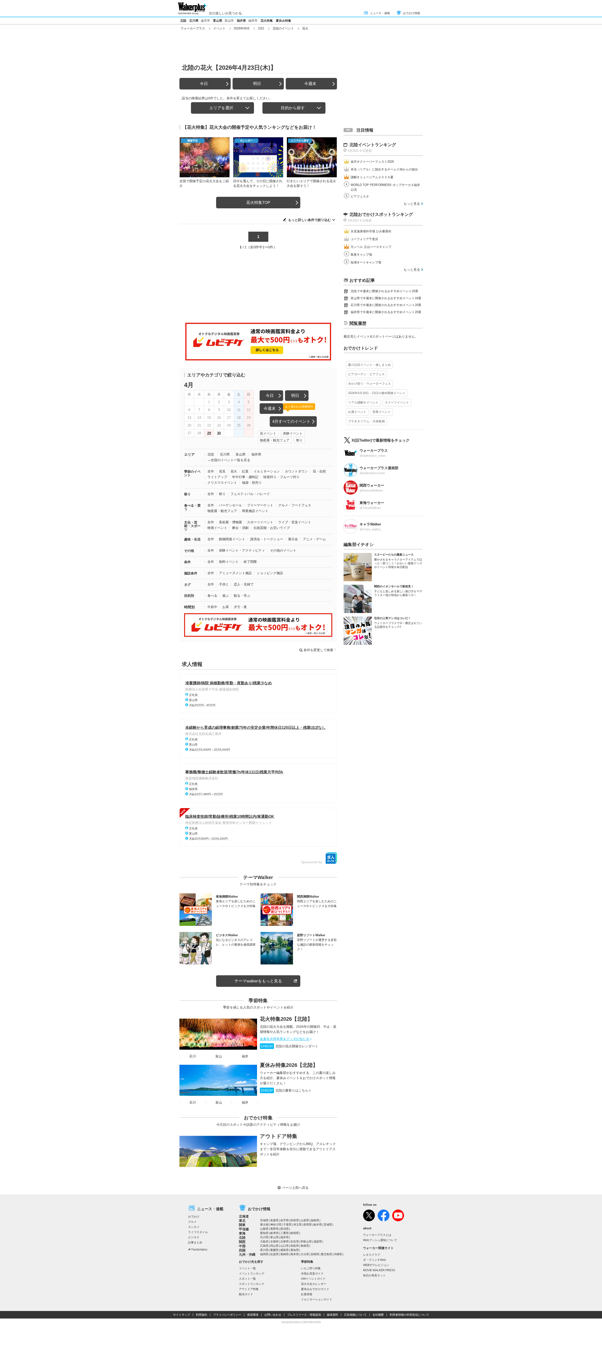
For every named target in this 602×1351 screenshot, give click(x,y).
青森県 (274, 1220)
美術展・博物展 (230, 522)
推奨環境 (252, 1314)
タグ (187, 584)
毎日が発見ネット (374, 1275)
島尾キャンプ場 (361, 254)
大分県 (305, 1254)
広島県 (264, 1245)
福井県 (241, 20)
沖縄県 (338, 1254)
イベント (219, 28)
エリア (189, 454)
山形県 (305, 1220)
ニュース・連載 (380, 13)
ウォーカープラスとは (377, 1235)
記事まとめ (195, 1242)
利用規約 (201, 1314)
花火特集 (267, 20)
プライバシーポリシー (227, 1314)
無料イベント (229, 562)
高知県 (294, 1250)
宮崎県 (315, 1254)
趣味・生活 (192, 539)
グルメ (192, 1221)
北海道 (244, 1216)
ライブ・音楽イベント (294, 522)
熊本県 (294, 1254)
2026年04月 (242, 28)
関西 (242, 1242)
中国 (242, 1246)
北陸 (183, 20)
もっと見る (412, 203)
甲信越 (244, 1229)
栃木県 (317, 1224)
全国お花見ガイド (312, 1273)
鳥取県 (294, 1245)
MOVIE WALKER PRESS (379, 1270)
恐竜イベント (381, 412)
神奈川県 (275, 1224)
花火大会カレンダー (313, 1284)
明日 (257, 83)
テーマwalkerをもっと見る (258, 981)
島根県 (305, 1245)
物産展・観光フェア (274, 440)
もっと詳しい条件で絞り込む (309, 220)
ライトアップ (217, 477)
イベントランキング (251, 1273)
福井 (245, 1056)
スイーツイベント (397, 402)
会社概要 (378, 1314)
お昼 (225, 607)
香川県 (264, 1250)
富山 (218, 1056)
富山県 (217, 20)
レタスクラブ (371, 1254)
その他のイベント (283, 550)
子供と (224, 584)
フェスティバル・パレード (250, 494)
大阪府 (264, 1241)
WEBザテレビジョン (376, 1265)
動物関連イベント (232, 539)
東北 (242, 1220)
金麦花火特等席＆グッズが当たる (284, 1039)
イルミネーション (266, 471)
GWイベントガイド (313, 1278)
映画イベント (217, 528)
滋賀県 (317, 1241)
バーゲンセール (230, 505)
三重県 (284, 1233)
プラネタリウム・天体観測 (366, 421)
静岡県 (294, 1233)
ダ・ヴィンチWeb (374, 1260)
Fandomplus (199, 1249)
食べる (212, 595)
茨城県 (328, 1224)
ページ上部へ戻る (295, 1188)
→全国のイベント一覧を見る (228, 460)
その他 (189, 550)
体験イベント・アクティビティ (242, 550)
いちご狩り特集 (311, 1268)
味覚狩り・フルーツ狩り (281, 477)
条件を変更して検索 (318, 650)
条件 (187, 562)
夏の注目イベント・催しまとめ (369, 365)
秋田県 (294, 1220)
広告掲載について (355, 1314)
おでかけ (193, 1216)
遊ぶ (225, 595)
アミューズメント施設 (235, 573)
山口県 (284, 1245)
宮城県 (264, 1220)
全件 (210, 471)
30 (219, 433)
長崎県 (284, 1254)
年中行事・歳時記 (245, 477)
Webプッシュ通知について (380, 1240)
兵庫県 (284, 1241)
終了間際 (250, 562)
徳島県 (284, 1250)
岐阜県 (274, 1233)
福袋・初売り (252, 482)
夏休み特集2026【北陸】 (289, 1065)
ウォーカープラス (193, 28)
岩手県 (284, 1220)
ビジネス (193, 1237)
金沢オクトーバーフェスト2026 (372, 161)
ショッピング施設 (270, 573)
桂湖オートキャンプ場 (366, 262)
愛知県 (264, 1233)
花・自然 (319, 471)
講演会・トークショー (266, 539)
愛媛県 (274, 1250)
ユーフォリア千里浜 (364, 239)
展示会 (293, 539)
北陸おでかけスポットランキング (381, 214)
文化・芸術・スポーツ (192, 525)
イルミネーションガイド (316, 1299)
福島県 (315, 1220)
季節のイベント (192, 473)
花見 (222, 471)
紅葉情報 (306, 1294)
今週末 (310, 83)
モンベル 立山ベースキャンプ (371, 247)
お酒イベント (357, 412)
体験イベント (293, 433)
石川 (192, 1056)
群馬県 (307, 1224)
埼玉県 (297, 1224)
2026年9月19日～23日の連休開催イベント (377, 393)
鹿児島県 (326, 1254)
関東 (242, 1225)
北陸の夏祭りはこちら (284, 1090)
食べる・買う (192, 507)
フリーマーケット (260, 505)
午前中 (212, 607)
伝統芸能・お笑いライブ (271, 528)
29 (209, 433)
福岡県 (264, 1254)
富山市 (229, 20)
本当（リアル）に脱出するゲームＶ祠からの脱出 (384, 169)
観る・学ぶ (242, 595)
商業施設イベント (255, 511)
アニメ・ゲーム (314, 539)
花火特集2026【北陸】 (286, 1019)
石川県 (193, 20)
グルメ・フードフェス (294, 505)
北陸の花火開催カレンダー (288, 1046)
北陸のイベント (283, 28)
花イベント (268, 433)
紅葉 (245, 471)
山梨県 (264, 1228)
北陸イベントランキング (372, 144)
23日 (261, 28)
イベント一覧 (247, 1268)
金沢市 (205, 20)
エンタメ (193, 1227)
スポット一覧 (247, 1278)
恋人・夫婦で (243, 584)
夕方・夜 (240, 607)
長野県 (274, 1228)
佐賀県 (274, 1254)
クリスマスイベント (222, 482)
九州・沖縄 (247, 1254)
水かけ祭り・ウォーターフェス (369, 383)
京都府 (274, 1241)
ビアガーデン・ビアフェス (366, 374)
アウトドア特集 (278, 1136)
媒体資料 (332, 1314)
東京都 (264, 1224)
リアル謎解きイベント (363, 402)
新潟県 (284, 1228)
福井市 (252, 20)
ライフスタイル (198, 1232)
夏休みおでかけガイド (315, 1289)
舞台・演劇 (240, 528)
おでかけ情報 (411, 13)
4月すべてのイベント (291, 421)
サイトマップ (181, 1314)
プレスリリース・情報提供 (304, 1314)
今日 (204, 83)
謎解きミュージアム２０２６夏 (372, 177)
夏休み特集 (283, 20)
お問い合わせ (272, 1314)
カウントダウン (296, 471)
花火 (233, 471)
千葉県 (287, 1224)
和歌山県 (306, 1241)
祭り (299, 440)
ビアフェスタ (360, 196)
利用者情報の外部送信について (409, 1314)
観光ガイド (246, 1294)
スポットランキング (251, 1284)
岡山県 (274, 1245)
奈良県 (294, 1241)
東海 (242, 1233)
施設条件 (190, 573)
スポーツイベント (260, 522)
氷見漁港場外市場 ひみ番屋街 (371, 231)
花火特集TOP (258, 202)
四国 (242, 1250)
